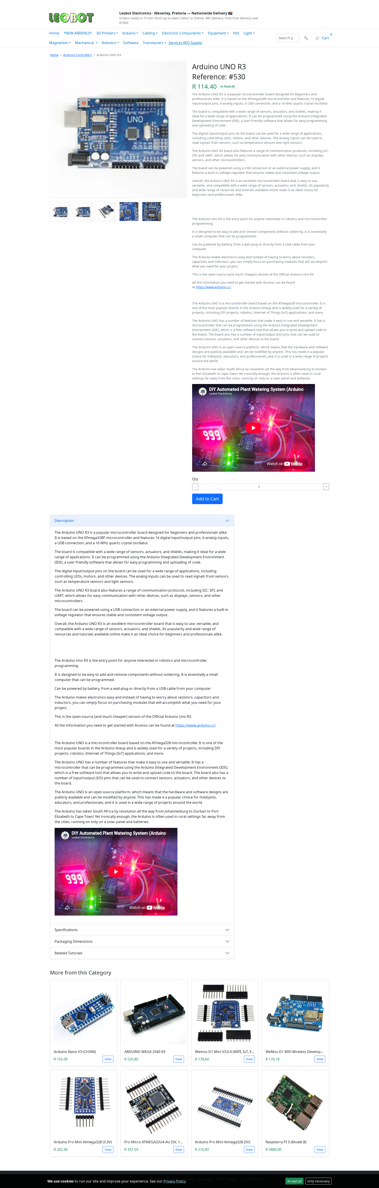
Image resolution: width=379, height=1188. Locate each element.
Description (64, 520)
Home (54, 33)
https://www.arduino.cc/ (213, 287)
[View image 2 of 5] (83, 211)
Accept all (294, 1181)
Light (248, 33)
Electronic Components (181, 33)
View (108, 1059)
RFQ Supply (192, 42)
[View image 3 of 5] (106, 211)
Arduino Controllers (77, 55)
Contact (95, 3)
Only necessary (318, 1181)
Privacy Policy (174, 1181)
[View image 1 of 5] (60, 211)
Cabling (149, 33)
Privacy (143, 3)
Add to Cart (207, 499)
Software (130, 42)
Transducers (153, 42)
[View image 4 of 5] (128, 211)
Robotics (109, 42)
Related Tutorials (68, 953)
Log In (305, 3)
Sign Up (324, 3)
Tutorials (55, 3)
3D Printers (105, 33)
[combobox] (287, 38)
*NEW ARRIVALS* (78, 33)
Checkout (285, 3)
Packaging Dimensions (74, 941)
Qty (195, 479)
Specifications (66, 929)
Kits (236, 33)
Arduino (129, 33)
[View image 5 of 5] (151, 211)
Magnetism (58, 42)
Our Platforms (119, 3)
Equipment (217, 33)
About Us (76, 3)
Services (176, 42)
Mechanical (85, 42)
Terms (159, 3)
